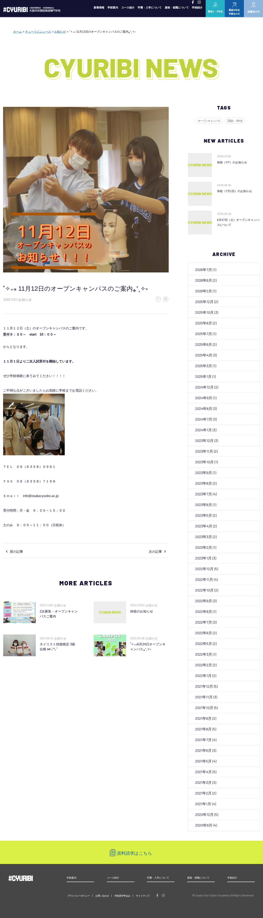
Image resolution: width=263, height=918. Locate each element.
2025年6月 (203, 344)
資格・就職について (177, 7)
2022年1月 (203, 675)
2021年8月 (203, 729)
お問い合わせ (102, 895)
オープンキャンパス (209, 120)
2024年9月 (203, 398)
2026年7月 (203, 269)
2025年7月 (203, 333)
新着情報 (99, 7)
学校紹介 (197, 7)
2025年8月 (203, 323)
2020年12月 (204, 814)
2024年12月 (204, 387)
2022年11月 (204, 579)
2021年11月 (204, 697)
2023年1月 (203, 558)
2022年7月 (203, 622)
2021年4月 (203, 771)
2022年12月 (204, 568)
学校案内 (112, 7)
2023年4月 (203, 526)
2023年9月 (203, 472)
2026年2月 (203, 291)
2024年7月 (203, 419)
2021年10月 (204, 707)
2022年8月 (203, 611)
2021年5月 (203, 761)
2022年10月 (204, 590)
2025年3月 (203, 365)
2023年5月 (203, 515)
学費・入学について (150, 7)
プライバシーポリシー (78, 895)
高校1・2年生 (234, 120)
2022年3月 (203, 654)
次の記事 (155, 551)
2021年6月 (203, 750)
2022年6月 (203, 633)
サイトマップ (142, 895)
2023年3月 (203, 536)
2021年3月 (203, 782)
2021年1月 (203, 804)
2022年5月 (203, 643)
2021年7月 (203, 739)
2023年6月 (203, 504)
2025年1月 (203, 376)
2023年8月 (203, 483)
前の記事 (16, 551)
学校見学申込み (122, 895)
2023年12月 (204, 440)
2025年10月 (204, 312)
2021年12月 (204, 686)
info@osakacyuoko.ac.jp (41, 496)
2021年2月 (203, 793)
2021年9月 (203, 718)
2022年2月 (203, 665)
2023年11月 (204, 451)
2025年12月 (204, 301)
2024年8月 (203, 408)
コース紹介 (128, 7)
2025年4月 (203, 355)
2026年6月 (203, 280)
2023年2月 (203, 547)
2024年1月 (203, 430)
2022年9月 (203, 601)
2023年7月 (203, 494)
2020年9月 (203, 825)
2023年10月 (204, 462)
